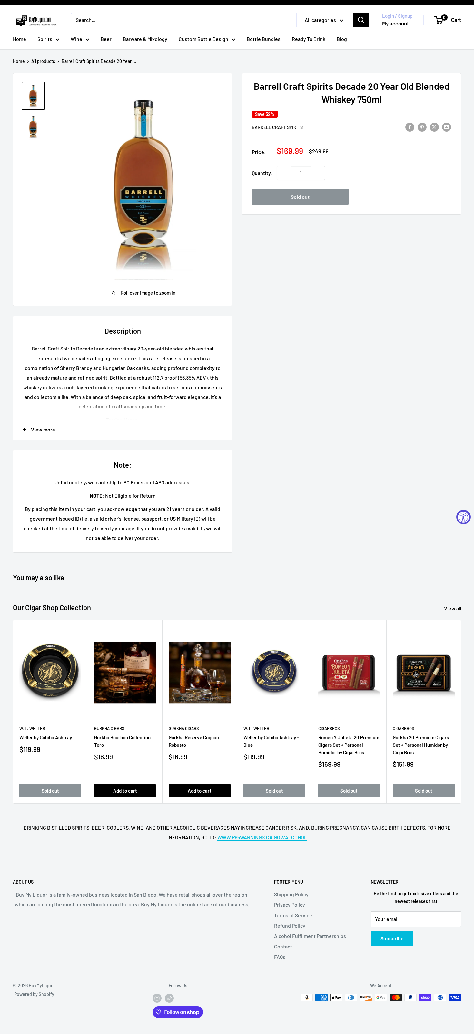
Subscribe (392, 938)
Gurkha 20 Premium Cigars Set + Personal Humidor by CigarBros (421, 744)
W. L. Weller (32, 728)
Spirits (44, 39)
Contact (283, 946)
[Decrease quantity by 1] (284, 173)
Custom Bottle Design (203, 39)
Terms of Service (293, 915)
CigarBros (329, 728)
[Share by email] (446, 127)
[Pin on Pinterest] (422, 127)
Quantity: (262, 173)
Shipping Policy (291, 894)
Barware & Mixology (145, 39)
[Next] (461, 711)
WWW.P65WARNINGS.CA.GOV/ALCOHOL (262, 837)
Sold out (300, 197)
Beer (106, 39)
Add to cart (125, 790)
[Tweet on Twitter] (434, 127)
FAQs (279, 957)
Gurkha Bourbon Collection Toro (122, 740)
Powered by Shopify (34, 994)
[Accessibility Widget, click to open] (463, 517)
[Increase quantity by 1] (318, 173)
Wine (76, 39)
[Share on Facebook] (409, 127)
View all (453, 608)
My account (395, 23)
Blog (342, 39)
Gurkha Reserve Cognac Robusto (194, 740)
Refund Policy (289, 925)
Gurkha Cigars (109, 728)
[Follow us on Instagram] (157, 998)
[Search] (361, 20)
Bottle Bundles (264, 39)
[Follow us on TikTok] (169, 998)
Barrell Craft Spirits (277, 127)
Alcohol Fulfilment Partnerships (310, 936)
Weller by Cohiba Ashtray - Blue (271, 740)
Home (19, 39)
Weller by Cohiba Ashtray (45, 737)
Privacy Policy (289, 904)
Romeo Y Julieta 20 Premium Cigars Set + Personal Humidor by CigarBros (348, 744)
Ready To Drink (308, 39)
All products (43, 61)
